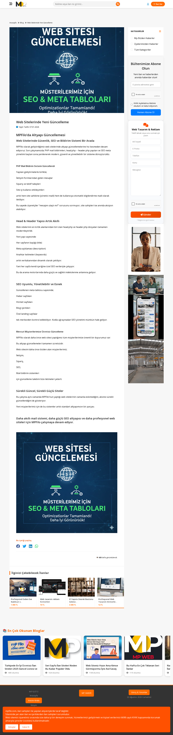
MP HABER (86, 693)
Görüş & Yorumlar (139, 692)
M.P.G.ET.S (33, 691)
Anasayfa (12, 23)
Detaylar (12, 727)
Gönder (147, 214)
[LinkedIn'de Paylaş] (30, 546)
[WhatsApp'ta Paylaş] (36, 546)
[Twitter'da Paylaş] (24, 546)
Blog (22, 23)
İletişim (34, 705)
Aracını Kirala (33, 700)
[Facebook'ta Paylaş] (18, 546)
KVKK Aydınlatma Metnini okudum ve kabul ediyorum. (146, 104)
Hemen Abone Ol (145, 112)
